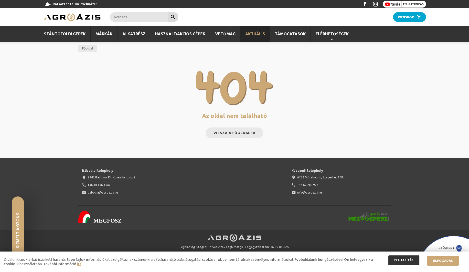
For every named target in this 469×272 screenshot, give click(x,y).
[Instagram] (375, 4)
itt (79, 264)
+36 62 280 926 (307, 184)
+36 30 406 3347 (99, 184)
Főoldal (87, 48)
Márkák (104, 34)
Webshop (406, 17)
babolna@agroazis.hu (103, 192)
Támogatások (290, 34)
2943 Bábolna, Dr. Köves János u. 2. (112, 177)
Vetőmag (225, 34)
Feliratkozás (413, 4)
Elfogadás (443, 260)
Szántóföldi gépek (65, 34)
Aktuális (255, 34)
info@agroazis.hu (309, 192)
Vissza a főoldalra (234, 133)
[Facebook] (364, 4)
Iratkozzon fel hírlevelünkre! (75, 4)
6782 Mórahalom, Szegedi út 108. (320, 177)
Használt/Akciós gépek (180, 34)
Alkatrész (133, 34)
